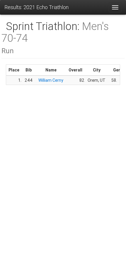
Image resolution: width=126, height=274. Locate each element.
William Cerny (50, 80)
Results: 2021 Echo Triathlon (36, 7)
